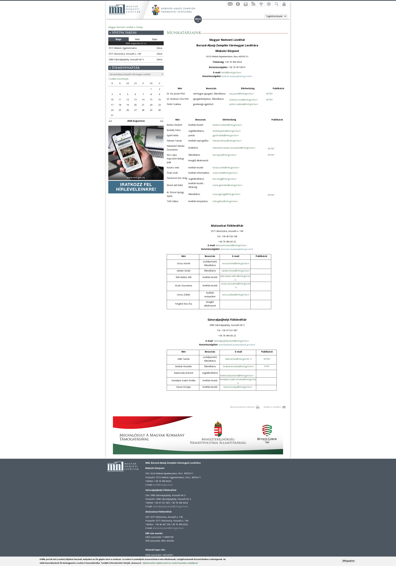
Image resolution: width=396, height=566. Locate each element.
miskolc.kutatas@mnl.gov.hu (237, 76)
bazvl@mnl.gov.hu (231, 72)
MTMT (269, 93)
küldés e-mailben (272, 407)
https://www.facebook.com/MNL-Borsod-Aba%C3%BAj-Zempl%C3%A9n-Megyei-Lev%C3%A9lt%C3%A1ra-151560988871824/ (237, 4)
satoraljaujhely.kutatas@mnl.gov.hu (237, 344)
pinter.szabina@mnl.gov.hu (244, 104)
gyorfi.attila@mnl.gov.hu (226, 135)
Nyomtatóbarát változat (242, 407)
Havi (154, 39)
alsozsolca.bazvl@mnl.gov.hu (231, 245)
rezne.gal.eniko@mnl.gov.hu (227, 185)
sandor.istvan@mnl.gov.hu (236, 270)
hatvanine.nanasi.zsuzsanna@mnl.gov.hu (234, 147)
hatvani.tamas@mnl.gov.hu (227, 140)
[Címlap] (124, 9)
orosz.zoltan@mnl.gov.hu (235, 294)
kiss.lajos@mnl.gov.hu (224, 154)
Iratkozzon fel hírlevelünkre (230, 4)
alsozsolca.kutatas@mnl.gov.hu (237, 249)
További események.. (118, 78)
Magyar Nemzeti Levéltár (121, 27)
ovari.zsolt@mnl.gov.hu (225, 172)
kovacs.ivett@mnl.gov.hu (226, 167)
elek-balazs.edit (228, 276)
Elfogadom (348, 561)
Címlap (139, 27)
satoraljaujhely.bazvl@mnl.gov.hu (231, 340)
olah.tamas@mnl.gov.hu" (238, 358)
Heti (137, 39)
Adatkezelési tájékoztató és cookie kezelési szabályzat (170, 563)
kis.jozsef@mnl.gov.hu (242, 93)
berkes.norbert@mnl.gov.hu (227, 124)
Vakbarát (261, 4)
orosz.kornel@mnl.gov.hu (235, 263)
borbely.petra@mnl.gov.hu (227, 130)
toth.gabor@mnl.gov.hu (225, 201)
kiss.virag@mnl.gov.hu (224, 178)
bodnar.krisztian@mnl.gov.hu (238, 366)
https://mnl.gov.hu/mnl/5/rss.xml (253, 4)
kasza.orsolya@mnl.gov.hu (238, 386)
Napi (118, 39)
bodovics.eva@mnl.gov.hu (243, 99)
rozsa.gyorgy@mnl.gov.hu (226, 194)
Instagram (245, 4)
